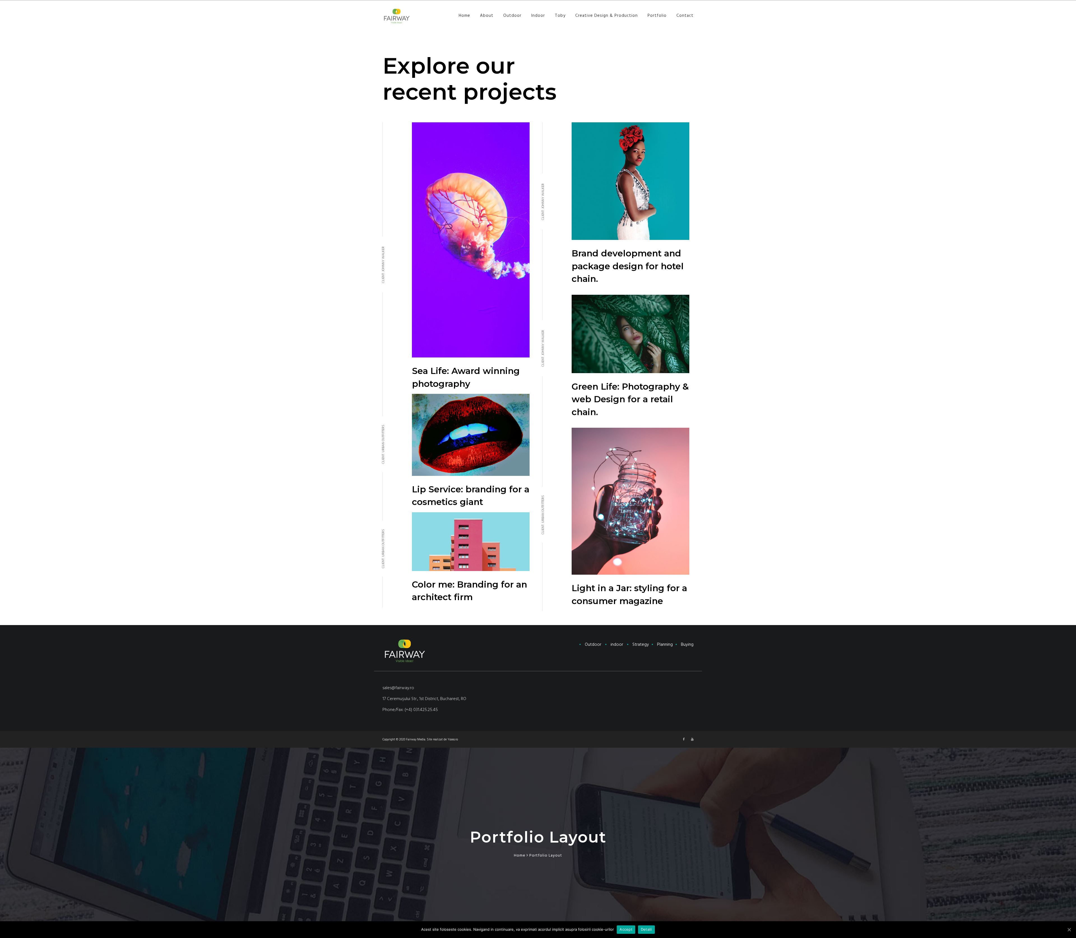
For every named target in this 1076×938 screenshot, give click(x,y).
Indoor (538, 15)
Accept (626, 929)
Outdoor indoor (639, 644)
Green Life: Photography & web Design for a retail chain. (630, 399)
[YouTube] (692, 739)
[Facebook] (684, 739)
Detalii (646, 929)
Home (464, 15)
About (486, 15)
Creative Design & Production (606, 15)
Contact (685, 15)
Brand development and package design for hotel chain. (628, 266)
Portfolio (657, 15)
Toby (560, 15)
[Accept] (1069, 929)
